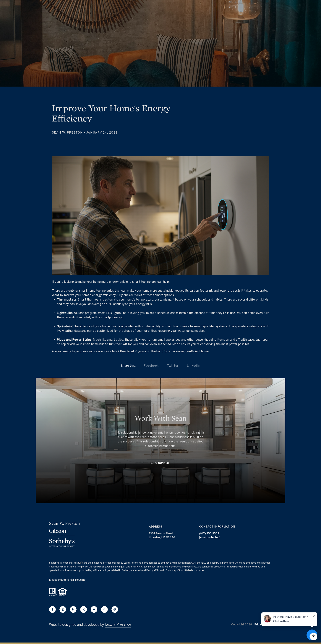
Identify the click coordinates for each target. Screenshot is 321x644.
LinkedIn (193, 365)
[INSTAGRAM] (62, 609)
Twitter (173, 365)
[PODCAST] (114, 609)
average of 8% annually (108, 304)
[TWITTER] (83, 609)
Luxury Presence (118, 624)
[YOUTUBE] (94, 609)
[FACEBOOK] (52, 609)
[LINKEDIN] (73, 609)
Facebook (151, 365)
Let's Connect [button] (160, 463)
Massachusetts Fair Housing (67, 579)
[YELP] (104, 609)
